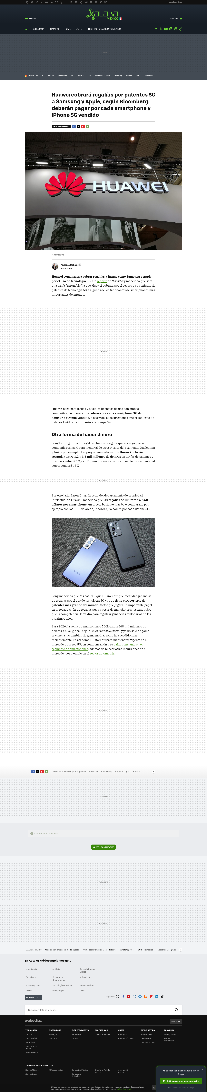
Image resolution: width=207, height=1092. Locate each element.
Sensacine (76, 1034)
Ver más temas (33, 997)
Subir (174, 1021)
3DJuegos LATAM (56, 1070)
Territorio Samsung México (104, 28)
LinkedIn (156, 996)
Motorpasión (123, 1034)
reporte (102, 281)
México (28, 990)
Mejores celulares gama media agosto (62, 949)
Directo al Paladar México (103, 1071)
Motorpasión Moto (126, 1038)
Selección (38, 28)
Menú (32, 18)
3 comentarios (62, 126)
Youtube (166, 29)
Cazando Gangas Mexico (87, 970)
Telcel (82, 990)
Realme (80, 75)
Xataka (28, 1034)
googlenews (175, 29)
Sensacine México (80, 1070)
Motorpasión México (123, 1071)
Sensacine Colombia (76, 1074)
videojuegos (58, 990)
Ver (105, 847)
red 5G (138, 771)
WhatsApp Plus (127, 949)
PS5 (89, 75)
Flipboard (83, 126)
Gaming (54, 28)
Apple (120, 771)
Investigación (31, 968)
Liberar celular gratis (167, 949)
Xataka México (103, 14)
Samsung (118, 75)
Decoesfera (146, 1038)
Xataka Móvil (31, 1038)
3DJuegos (53, 1034)
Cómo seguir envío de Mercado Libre (99, 949)
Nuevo (174, 18)
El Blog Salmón (170, 1034)
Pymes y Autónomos (169, 1039)
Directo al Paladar (103, 1034)
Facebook (156, 29)
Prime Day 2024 (32, 985)
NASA (138, 75)
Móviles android (87, 985)
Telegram (140, 996)
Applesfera (30, 1042)
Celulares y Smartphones (74, 771)
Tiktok (180, 29)
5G (129, 771)
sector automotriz (102, 653)
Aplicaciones (86, 977)
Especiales (30, 977)
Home (67, 28)
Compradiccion (147, 1042)
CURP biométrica (145, 949)
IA (72, 75)
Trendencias (146, 1034)
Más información (124, 1089)
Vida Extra (53, 1038)
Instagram (170, 29)
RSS (145, 996)
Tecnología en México (62, 985)
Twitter (161, 29)
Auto (79, 28)
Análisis (56, 968)
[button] (70, 264)
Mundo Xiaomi (31, 1052)
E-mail (87, 126)
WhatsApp (62, 75)
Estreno (50, 75)
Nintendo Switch (102, 75)
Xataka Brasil (31, 1073)
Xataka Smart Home (31, 1047)
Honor (129, 75)
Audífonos (149, 75)
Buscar (176, 1009)
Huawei (94, 771)
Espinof (75, 1038)
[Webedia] (33, 1020)
